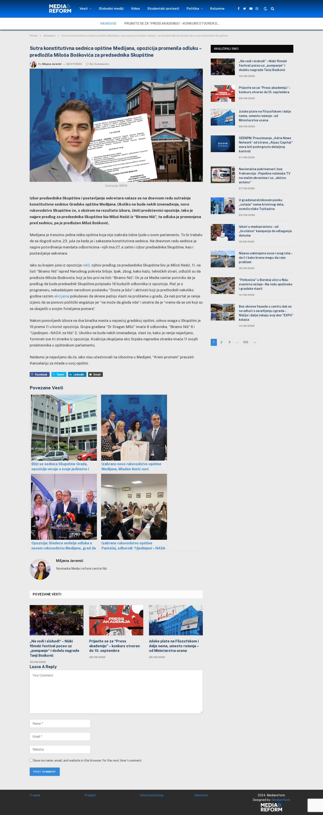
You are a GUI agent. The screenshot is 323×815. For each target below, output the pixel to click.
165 (245, 342)
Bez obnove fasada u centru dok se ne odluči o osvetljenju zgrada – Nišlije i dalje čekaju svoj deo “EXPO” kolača (266, 313)
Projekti (90, 795)
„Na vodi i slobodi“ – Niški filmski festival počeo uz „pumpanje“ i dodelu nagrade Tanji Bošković (54, 648)
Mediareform (281, 800)
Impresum (201, 795)
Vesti (84, 8)
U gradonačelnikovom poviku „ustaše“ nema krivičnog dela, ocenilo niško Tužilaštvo (261, 204)
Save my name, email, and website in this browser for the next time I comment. (87, 760)
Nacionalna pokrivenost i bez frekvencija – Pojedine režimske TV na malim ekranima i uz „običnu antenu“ (264, 175)
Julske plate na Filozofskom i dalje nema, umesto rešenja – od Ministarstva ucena (174, 646)
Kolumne (217, 8)
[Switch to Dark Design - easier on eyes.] (265, 8)
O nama (35, 795)
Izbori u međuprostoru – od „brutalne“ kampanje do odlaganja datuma (265, 231)
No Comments (99, 64)
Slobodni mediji (111, 8)
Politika (193, 8)
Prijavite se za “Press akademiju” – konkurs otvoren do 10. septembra (173, 23)
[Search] (272, 9)
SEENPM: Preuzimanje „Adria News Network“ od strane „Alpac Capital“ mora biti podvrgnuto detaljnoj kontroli (266, 144)
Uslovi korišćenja (151, 795)
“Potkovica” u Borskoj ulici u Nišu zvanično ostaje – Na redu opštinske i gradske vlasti (265, 284)
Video (135, 8)
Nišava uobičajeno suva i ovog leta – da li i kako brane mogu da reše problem (265, 258)
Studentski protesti (163, 8)
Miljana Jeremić (52, 64)
